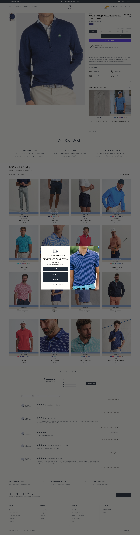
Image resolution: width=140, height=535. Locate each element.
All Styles (55, 280)
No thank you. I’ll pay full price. (55, 284)
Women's (55, 274)
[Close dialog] (98, 247)
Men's (55, 269)
